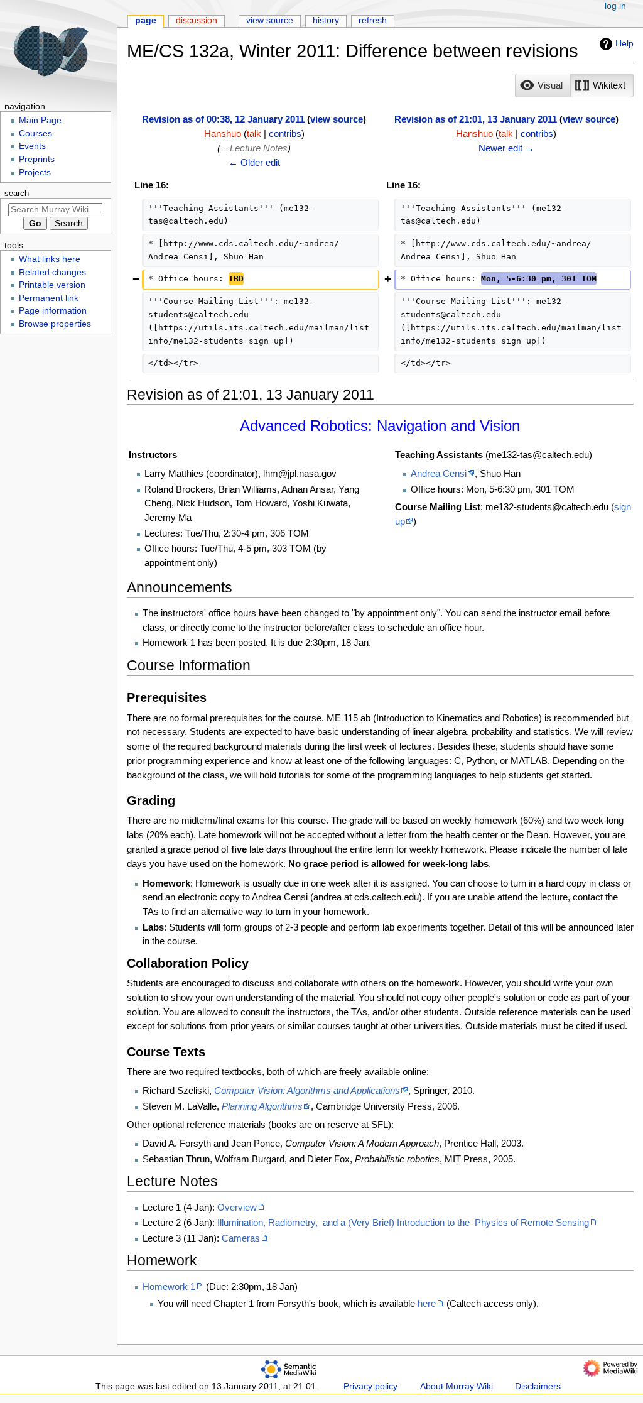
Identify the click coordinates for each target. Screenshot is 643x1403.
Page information (53, 310)
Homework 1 (169, 1286)
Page (145, 20)
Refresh (373, 20)
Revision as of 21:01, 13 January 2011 (475, 119)
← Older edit (254, 162)
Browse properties (55, 324)
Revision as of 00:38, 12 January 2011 (223, 119)
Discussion (196, 20)
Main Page (40, 120)
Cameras (241, 1238)
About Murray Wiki (456, 1386)
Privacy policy (370, 1386)
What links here (49, 259)
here (427, 1303)
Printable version (52, 285)
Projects (35, 172)
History (326, 20)
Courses (35, 133)
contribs (285, 133)
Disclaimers (538, 1386)
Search (16, 193)
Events (32, 146)
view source (336, 119)
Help (624, 43)
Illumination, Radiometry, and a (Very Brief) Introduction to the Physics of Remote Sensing (403, 1222)
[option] (542, 85)
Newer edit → (506, 148)
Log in (615, 6)
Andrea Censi (439, 473)
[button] (543, 85)
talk (254, 133)
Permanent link (48, 298)
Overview (237, 1207)
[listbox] (574, 85)
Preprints (37, 159)
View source (269, 20)
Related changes (52, 272)
